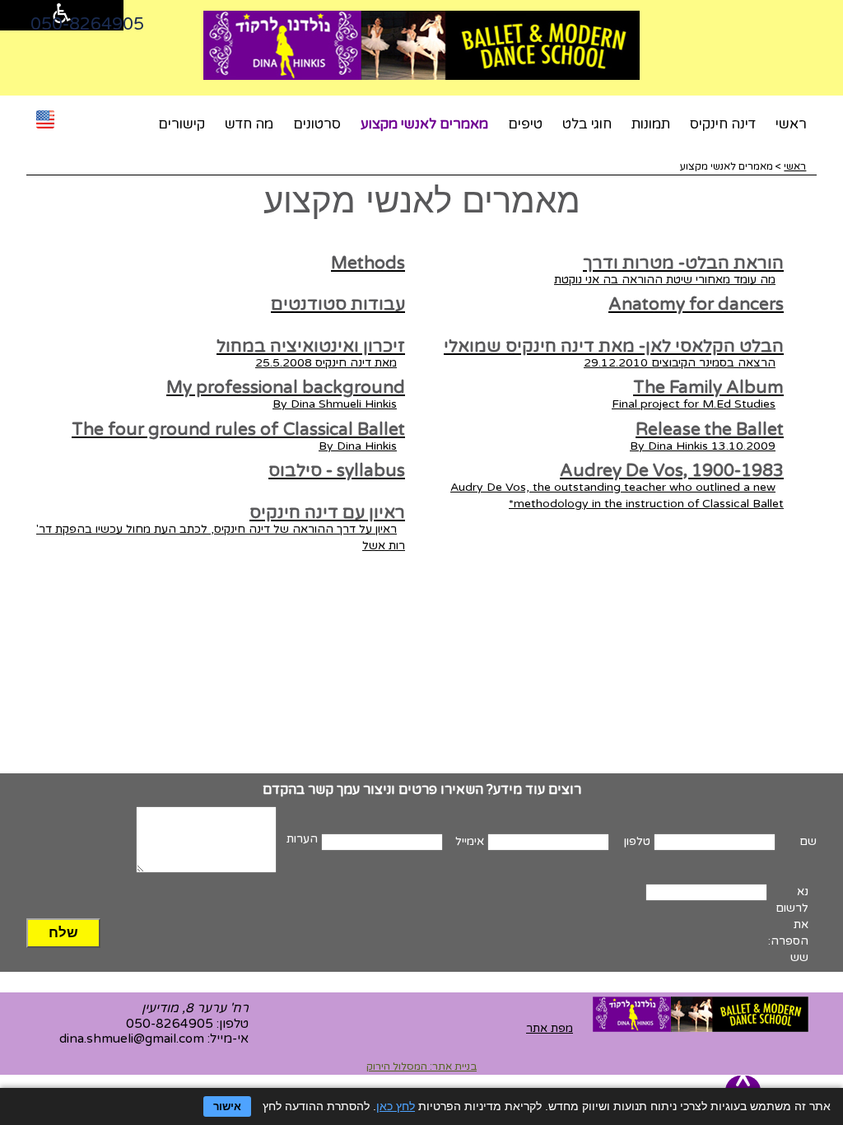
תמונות (650, 124)
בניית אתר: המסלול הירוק (421, 1066)
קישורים (181, 124)
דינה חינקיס (723, 124)
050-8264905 (169, 1023)
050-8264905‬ (87, 24)
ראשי (791, 124)
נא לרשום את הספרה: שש (788, 924)
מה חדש (249, 124)
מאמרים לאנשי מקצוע (424, 124)
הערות (302, 839)
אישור (227, 1106)
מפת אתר (549, 1028)
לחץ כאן (395, 1106)
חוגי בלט (587, 124)
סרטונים (317, 124)
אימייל (469, 841)
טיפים (525, 124)
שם (808, 841)
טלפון (637, 841)
